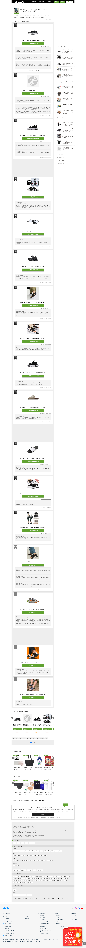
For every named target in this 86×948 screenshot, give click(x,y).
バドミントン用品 (67, 876)
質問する (56, 1)
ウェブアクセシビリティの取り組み (23, 939)
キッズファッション (26, 880)
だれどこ (22, 898)
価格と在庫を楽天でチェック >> (46, 46)
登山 (42, 860)
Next (53, 718)
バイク (34, 860)
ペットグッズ (31, 882)
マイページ (70, 1)
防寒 (15, 890)
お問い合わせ (5, 939)
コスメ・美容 (16, 882)
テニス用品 (60, 876)
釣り (46, 860)
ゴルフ (15, 855)
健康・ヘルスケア (16, 870)
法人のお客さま (41, 913)
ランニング (21, 850)
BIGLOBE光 (7, 918)
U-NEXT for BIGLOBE (9, 933)
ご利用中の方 (73, 913)
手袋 (44, 880)
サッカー (23, 855)
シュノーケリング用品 (26, 878)
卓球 (45, 855)
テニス (35, 855)
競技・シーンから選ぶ (61, 157)
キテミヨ (43, 898)
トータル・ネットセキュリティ (11, 932)
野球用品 (40, 876)
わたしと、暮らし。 (37, 898)
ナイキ (37, 738)
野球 (19, 855)
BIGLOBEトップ (37, 941)
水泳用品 (20, 878)
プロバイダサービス (44, 921)
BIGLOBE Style (59, 925)
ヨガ (41, 850)
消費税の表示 (12, 939)
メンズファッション (22, 738)
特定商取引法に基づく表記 (8, 941)
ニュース (57, 921)
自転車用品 (23, 876)
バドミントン (40, 855)
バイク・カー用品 (29, 876)
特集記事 (49, 1)
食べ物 (66, 880)
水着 (48, 880)
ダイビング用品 (34, 878)
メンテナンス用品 (57, 878)
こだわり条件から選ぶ (61, 163)
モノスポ (14, 800)
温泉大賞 (27, 918)
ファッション (15, 738)
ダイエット (37, 850)
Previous (12, 718)
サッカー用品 (46, 876)
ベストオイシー (48, 898)
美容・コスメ (23, 870)
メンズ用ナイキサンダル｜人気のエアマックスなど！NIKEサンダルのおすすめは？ (31, 800)
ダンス (56, 850)
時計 (40, 880)
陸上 (60, 850)
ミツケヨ (63, 898)
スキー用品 (40, 878)
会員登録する (43, 814)
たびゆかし (68, 898)
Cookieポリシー (56, 939)
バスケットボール (29, 855)
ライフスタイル (39, 870)
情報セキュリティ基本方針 (20, 941)
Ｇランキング (17, 898)
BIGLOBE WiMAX (8, 923)
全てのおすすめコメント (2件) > (45, 157)
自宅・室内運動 (47, 850)
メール (73, 917)
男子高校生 (42, 738)
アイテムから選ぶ (60, 160)
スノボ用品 (46, 878)
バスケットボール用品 (53, 876)
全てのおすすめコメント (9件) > (45, 318)
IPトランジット (43, 928)
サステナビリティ (59, 919)
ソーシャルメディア (60, 926)
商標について (29, 941)
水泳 (52, 850)
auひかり (6, 920)
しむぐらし (27, 920)
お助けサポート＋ (8, 928)
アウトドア (51, 860)
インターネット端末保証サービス (11, 930)
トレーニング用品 (16, 876)
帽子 (36, 880)
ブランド (57, 917)
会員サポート (74, 919)
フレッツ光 (42, 919)
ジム (26, 850)
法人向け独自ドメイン (44, 933)
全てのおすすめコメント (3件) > (45, 115)
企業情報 (56, 913)
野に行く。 (54, 898)
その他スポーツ (16, 865)
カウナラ (58, 898)
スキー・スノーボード (24, 860)
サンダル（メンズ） (31, 738)
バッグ (33, 880)
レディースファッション (18, 880)
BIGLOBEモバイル (8, 921)
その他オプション (8, 935)
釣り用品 (50, 878)
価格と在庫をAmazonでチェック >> (45, 141)
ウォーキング (16, 850)
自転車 (30, 860)
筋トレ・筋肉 (31, 850)
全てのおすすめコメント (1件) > (45, 246)
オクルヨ (26, 898)
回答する (62, 1)
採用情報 (57, 923)
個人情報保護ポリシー (36, 939)
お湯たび (30, 898)
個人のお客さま (6, 913)
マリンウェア (53, 880)
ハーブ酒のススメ (39, 900)
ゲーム (34, 870)
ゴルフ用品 (36, 876)
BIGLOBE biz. (43, 915)
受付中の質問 (33, 1)
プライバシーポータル (46, 939)
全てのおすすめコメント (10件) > (45, 352)
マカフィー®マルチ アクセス (45, 931)
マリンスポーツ (16, 860)
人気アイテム (41, 1)
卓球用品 (15, 878)
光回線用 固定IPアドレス (45, 923)
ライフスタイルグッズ (23, 882)
